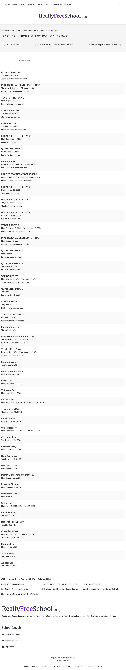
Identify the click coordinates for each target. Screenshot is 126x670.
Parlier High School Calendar (12, 584)
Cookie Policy (55, 666)
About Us (58, 5)
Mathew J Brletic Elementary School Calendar (19, 594)
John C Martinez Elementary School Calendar (101, 589)
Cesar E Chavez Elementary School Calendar (60, 584)
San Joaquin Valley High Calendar (14, 589)
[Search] (119, 3)
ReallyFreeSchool (69, 658)
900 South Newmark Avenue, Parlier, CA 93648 (55, 45)
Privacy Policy (78, 666)
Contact (67, 5)
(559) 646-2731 (13, 45)
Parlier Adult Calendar (92, 584)
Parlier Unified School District (27, 31)
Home (7, 5)
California (11, 31)
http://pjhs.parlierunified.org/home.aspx (106, 45)
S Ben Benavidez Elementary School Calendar (60, 589)
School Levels (44, 5)
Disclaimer (66, 666)
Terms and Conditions (94, 666)
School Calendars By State (23, 5)
